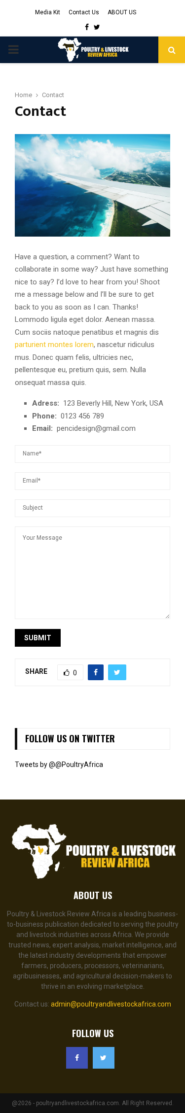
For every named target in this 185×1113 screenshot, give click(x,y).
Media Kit (47, 12)
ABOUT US (122, 12)
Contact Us (84, 12)
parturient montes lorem (54, 344)
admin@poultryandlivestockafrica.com (111, 1004)
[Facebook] (77, 1058)
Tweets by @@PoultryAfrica (59, 764)
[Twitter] (103, 1058)
